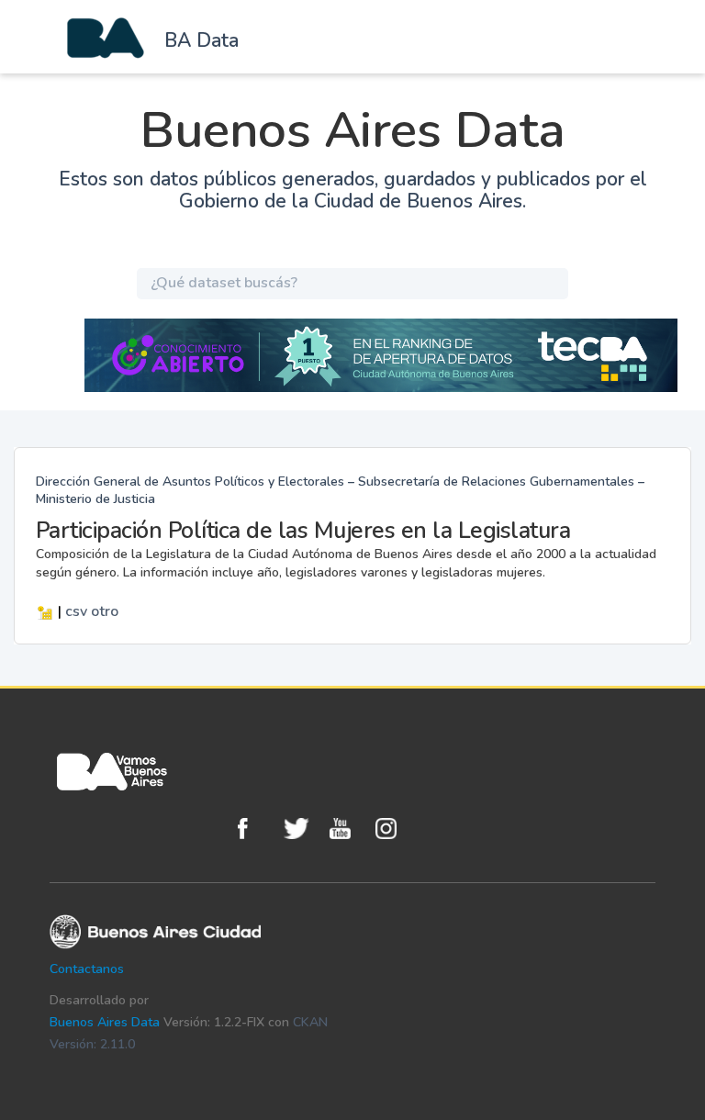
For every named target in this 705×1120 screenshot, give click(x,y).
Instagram (393, 828)
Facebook (256, 828)
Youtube (348, 828)
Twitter (302, 828)
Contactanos (87, 969)
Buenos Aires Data (105, 1022)
